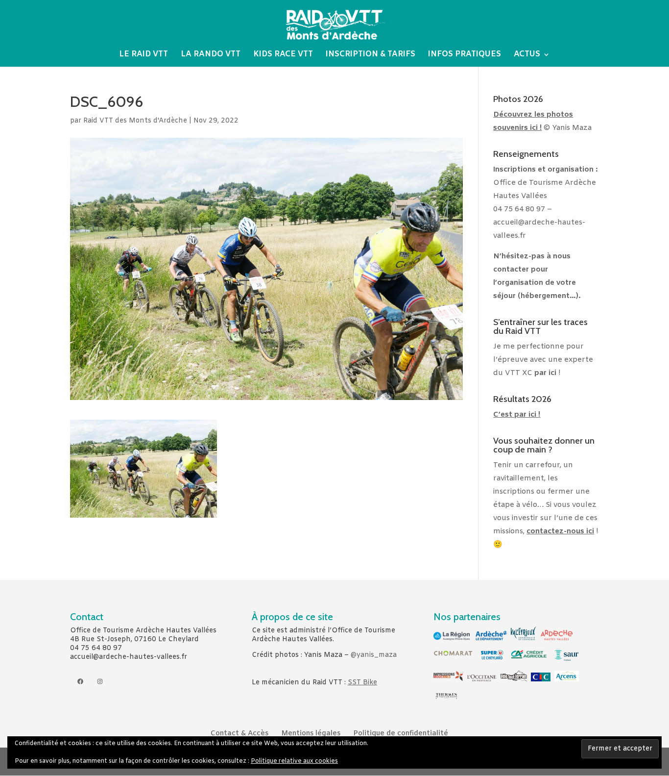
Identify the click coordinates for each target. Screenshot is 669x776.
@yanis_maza (374, 655)
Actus (527, 55)
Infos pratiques (464, 55)
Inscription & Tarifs (370, 55)
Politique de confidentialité (400, 733)
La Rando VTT (210, 55)
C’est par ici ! (516, 415)
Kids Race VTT (283, 55)
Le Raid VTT (143, 55)
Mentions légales (310, 733)
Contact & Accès (239, 733)
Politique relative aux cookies (294, 761)
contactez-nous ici (560, 531)
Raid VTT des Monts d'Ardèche (135, 120)
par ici (545, 373)
